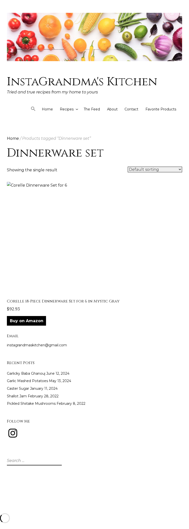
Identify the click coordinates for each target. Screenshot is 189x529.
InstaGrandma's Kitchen (82, 81)
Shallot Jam (17, 396)
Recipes (67, 109)
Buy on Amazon (26, 320)
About (112, 109)
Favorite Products (160, 109)
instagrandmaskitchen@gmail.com (37, 345)
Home (47, 109)
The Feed (92, 109)
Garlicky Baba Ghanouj (26, 373)
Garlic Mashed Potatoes (27, 381)
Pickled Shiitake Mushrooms (31, 403)
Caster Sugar (18, 388)
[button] (33, 110)
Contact (131, 109)
